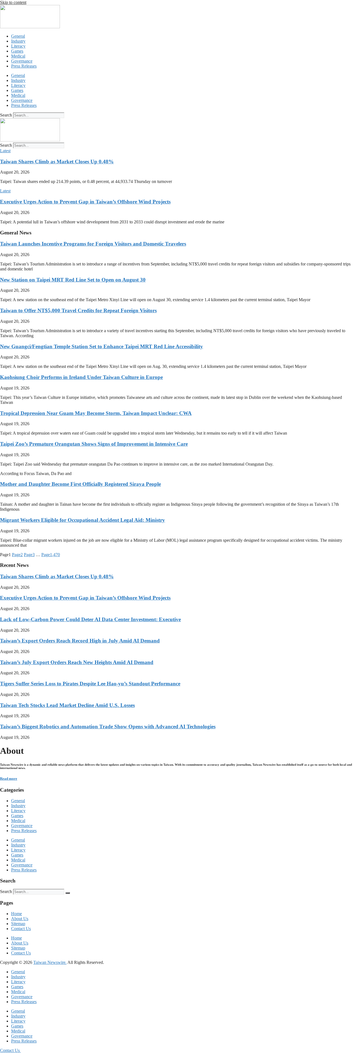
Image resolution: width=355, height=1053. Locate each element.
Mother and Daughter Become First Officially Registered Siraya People (80, 484)
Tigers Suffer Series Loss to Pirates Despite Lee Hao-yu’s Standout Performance (90, 683)
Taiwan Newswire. (50, 962)
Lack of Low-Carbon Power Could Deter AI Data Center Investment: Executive (90, 619)
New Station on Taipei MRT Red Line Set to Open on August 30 (73, 280)
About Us (19, 918)
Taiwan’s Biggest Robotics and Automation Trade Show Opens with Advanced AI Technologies (107, 726)
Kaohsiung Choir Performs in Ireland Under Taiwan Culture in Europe (81, 377)
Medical (18, 56)
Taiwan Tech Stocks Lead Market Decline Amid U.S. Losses (67, 705)
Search (6, 115)
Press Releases (24, 66)
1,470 (50, 554)
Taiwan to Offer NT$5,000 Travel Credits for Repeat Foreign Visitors (78, 310)
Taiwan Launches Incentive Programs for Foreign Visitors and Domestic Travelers (93, 244)
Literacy (18, 46)
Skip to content (13, 2)
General (18, 36)
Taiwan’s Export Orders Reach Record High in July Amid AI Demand (80, 641)
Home (16, 913)
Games (17, 51)
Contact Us (21, 928)
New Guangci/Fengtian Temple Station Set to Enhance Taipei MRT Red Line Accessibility (101, 346)
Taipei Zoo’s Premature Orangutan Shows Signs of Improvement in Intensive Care (94, 444)
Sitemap (18, 923)
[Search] (67, 893)
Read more (8, 778)
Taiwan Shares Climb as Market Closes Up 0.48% (57, 161)
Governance (21, 61)
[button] (5, 150)
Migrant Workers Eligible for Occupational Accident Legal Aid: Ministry (82, 520)
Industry (18, 41)
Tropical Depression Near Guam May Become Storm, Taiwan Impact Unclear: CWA (96, 413)
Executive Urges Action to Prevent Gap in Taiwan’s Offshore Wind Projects (85, 202)
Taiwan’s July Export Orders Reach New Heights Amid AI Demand (76, 662)
